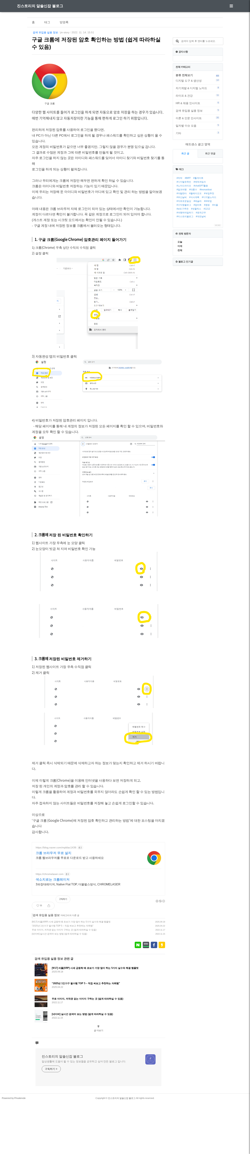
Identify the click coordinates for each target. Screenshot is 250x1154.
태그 (47, 22)
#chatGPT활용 (201, 185)
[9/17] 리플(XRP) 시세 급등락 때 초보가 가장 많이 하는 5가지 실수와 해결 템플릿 (71, 921)
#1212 (207, 209)
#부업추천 (209, 193)
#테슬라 (198, 201)
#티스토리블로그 (185, 216)
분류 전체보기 (184, 75)
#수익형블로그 (184, 205)
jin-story (64, 32)
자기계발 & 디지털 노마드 (197, 88)
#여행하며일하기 (185, 212)
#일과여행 (182, 189)
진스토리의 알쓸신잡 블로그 (40, 6)
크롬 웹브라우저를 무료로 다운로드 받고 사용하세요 (70, 857)
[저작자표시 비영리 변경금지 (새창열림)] (160, 901)
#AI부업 (208, 201)
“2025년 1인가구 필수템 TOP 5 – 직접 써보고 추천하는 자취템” (62, 926)
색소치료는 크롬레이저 (53, 879)
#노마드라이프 (184, 185)
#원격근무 (201, 212)
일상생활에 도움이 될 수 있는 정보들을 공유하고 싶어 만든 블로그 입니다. (84, 1061)
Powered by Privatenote (14, 1098)
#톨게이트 (198, 178)
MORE (218, 225)
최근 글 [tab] (185, 153)
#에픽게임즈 (200, 182)
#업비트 (198, 205)
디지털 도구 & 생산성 (197, 80)
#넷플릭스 (196, 209)
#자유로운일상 (184, 201)
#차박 (179, 178)
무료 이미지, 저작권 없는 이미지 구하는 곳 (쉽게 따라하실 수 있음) (64, 930)
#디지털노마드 (209, 197)
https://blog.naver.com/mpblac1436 (56, 847)
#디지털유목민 (184, 182)
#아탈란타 (182, 193)
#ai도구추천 (183, 209)
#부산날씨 (182, 197)
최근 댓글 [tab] (210, 153)
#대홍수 (193, 189)
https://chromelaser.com (50, 874)
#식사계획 (194, 197)
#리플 (215, 205)
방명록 (64, 22)
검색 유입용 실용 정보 (45, 32)
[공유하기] (49, 905)
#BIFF (188, 178)
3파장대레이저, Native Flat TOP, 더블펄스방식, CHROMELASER (78, 884)
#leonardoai (206, 189)
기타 (197, 133)
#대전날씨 (201, 216)
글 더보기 (98, 1030)
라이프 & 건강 (197, 95)
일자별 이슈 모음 (197, 125)
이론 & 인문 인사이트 (197, 118)
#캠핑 (207, 205)
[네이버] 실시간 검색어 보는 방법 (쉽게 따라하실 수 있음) (59, 934)
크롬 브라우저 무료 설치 (53, 853)
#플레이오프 (195, 193)
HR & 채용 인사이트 (197, 103)
